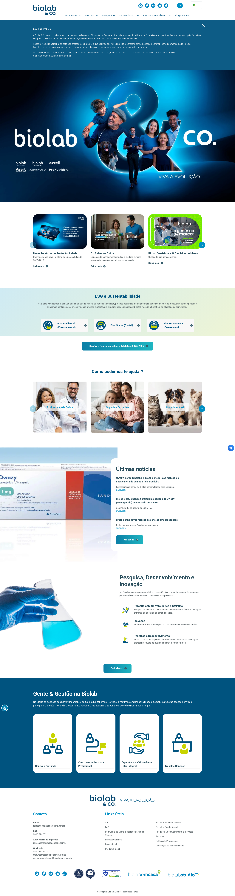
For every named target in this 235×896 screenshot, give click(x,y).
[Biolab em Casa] (144, 873)
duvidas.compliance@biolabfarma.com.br (52, 858)
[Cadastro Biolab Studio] (184, 874)
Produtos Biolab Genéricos (168, 822)
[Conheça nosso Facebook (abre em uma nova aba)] (148, 5)
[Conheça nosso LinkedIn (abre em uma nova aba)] (160, 5)
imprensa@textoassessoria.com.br (49, 843)
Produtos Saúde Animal (167, 827)
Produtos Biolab (112, 849)
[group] (60, 241)
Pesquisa (107, 15)
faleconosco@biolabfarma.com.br (49, 826)
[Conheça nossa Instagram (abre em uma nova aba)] (141, 5)
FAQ (107, 827)
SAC (107, 822)
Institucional (71, 15)
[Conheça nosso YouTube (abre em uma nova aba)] (154, 5)
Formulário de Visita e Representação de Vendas (124, 833)
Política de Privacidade (167, 841)
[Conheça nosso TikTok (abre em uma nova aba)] (167, 5)
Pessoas (160, 836)
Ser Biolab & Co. (127, 15)
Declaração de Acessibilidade (170, 845)
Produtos (90, 15)
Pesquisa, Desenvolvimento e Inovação (174, 832)
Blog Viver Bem (183, 15)
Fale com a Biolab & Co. (155, 15)
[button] (180, 5)
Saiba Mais (116, 668)
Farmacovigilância (113, 839)
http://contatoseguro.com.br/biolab (49, 855)
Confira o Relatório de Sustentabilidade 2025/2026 (116, 346)
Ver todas (128, 539)
